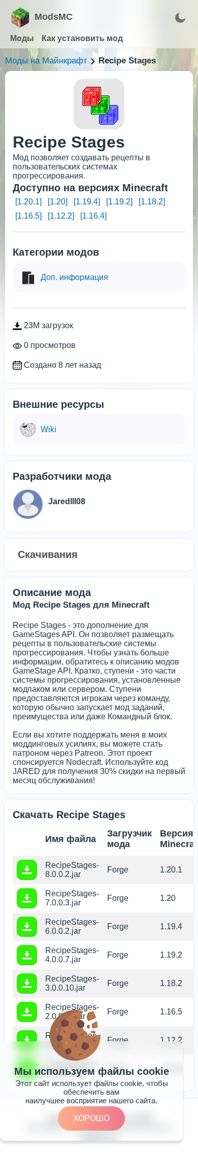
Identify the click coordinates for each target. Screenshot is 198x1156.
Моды (22, 38)
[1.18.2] (152, 201)
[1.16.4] (93, 216)
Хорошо (91, 1118)
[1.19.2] (119, 201)
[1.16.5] (28, 216)
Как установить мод (82, 38)
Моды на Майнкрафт (46, 60)
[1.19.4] (87, 201)
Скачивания (48, 554)
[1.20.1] (28, 201)
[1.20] (58, 201)
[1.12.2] (61, 216)
